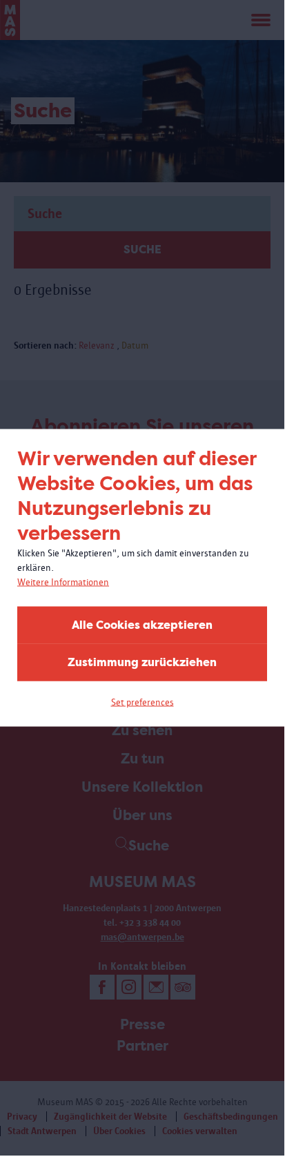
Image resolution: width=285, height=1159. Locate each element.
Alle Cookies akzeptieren (142, 625)
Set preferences (142, 702)
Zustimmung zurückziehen (142, 662)
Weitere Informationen (63, 582)
